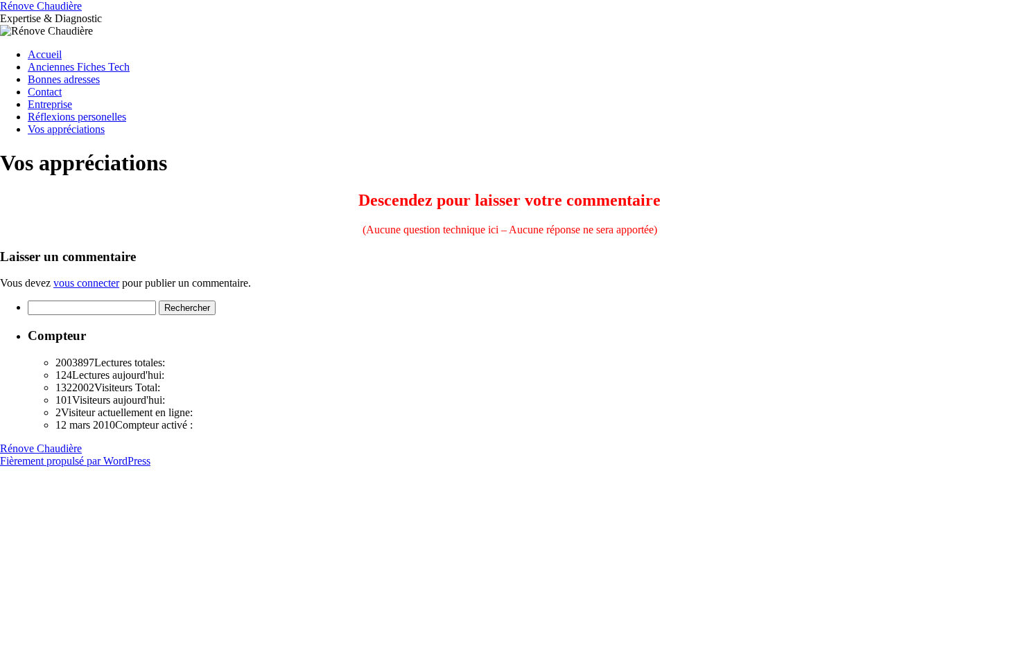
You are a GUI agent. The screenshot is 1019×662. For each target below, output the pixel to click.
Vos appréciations (66, 129)
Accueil (45, 54)
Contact (45, 92)
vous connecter (86, 283)
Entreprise (50, 104)
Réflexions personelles (77, 117)
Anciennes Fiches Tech (79, 67)
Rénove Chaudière (41, 6)
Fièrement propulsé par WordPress (75, 461)
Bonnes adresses (64, 79)
